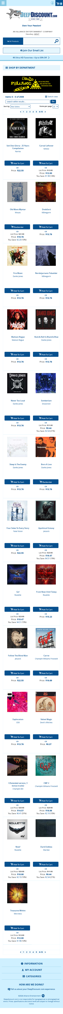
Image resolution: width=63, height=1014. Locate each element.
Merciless (18, 913)
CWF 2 (46, 783)
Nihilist (46, 149)
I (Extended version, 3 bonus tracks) (17, 784)
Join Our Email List (33, 50)
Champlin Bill (18, 789)
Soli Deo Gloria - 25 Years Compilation (18, 147)
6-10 (41, 111)
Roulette (18, 595)
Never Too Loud (18, 400)
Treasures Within (17, 910)
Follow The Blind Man (18, 655)
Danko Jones (18, 276)
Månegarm (46, 212)
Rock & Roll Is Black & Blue (46, 337)
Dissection (46, 404)
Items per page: (46, 106)
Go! (17, 592)
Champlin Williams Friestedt (46, 658)
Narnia (18, 151)
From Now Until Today (46, 592)
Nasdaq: (32, 34)
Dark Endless (46, 846)
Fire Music (18, 273)
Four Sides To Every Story (18, 528)
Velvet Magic (46, 719)
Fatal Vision (18, 531)
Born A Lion (46, 464)
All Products (14, 41)
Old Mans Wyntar (18, 209)
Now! (18, 846)
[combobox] (20, 106)
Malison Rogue (18, 337)
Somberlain (46, 400)
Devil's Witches (46, 722)
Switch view (53, 96)
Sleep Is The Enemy (18, 464)
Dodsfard (46, 209)
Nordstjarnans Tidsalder (46, 273)
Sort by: (7, 106)
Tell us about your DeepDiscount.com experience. (32, 989)
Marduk (46, 850)
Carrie (46, 655)
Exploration (18, 719)
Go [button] (53, 101)
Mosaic (18, 212)
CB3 (18, 722)
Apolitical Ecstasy (46, 528)
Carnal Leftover (46, 145)
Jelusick (46, 531)
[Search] (56, 41)
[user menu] (52, 3)
